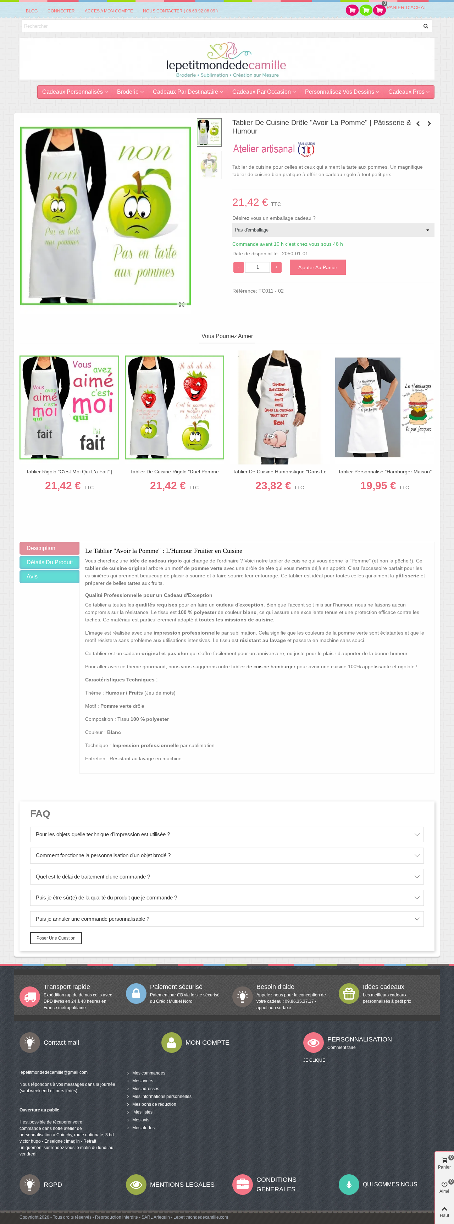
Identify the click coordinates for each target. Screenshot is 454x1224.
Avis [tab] (32, 576)
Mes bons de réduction (154, 1104)
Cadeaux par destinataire (185, 92)
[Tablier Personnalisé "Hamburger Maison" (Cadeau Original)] (385, 407)
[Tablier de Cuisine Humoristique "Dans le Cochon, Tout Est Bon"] (429, 123)
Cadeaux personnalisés (72, 92)
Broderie (128, 92)
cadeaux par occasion (261, 92)
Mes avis (140, 1119)
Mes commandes (148, 1073)
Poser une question (56, 938)
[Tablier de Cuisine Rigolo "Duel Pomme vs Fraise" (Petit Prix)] (175, 407)
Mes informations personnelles (162, 1096)
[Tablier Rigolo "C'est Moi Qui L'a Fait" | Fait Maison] (69, 407)
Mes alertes (143, 1127)
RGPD (53, 1184)
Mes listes (142, 1112)
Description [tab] (41, 548)
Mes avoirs (142, 1080)
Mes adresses (145, 1088)
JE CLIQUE (314, 1060)
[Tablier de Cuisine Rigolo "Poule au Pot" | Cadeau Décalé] (418, 123)
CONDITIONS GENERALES (276, 1184)
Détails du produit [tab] (50, 562)
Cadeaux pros (406, 92)
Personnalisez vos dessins (339, 92)
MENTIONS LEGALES (182, 1184)
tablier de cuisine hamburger (263, 666)
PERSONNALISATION (359, 1039)
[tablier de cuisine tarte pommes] (182, 304)
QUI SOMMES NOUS (390, 1184)
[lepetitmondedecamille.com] (227, 58)
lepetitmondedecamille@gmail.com (54, 1072)
